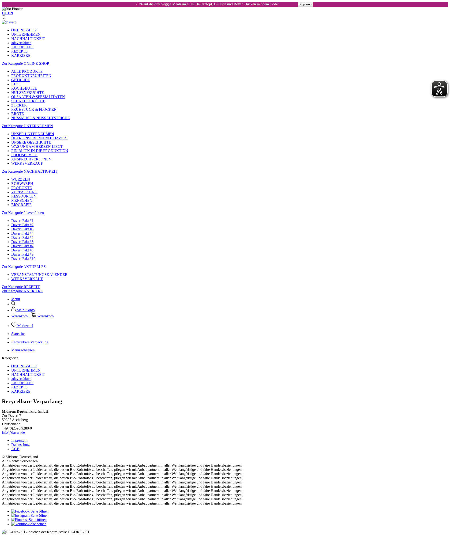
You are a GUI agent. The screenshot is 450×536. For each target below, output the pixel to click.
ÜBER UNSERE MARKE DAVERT (39, 138)
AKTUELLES (22, 383)
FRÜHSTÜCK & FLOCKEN (34, 109)
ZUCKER (19, 105)
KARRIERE (20, 391)
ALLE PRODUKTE (27, 71)
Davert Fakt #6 (22, 242)
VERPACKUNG (24, 192)
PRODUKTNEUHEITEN (31, 76)
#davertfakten (21, 379)
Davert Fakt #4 (22, 233)
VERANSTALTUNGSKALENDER (39, 275)
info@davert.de (13, 432)
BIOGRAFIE (21, 205)
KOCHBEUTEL (24, 88)
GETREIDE (20, 80)
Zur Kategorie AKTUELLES (24, 267)
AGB (15, 449)
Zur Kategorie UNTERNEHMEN (27, 126)
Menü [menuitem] (15, 299)
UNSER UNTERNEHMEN (32, 134)
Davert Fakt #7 (22, 246)
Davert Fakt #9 (22, 254)
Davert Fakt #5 (22, 237)
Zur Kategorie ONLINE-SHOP (25, 63)
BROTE (17, 114)
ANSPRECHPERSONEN (31, 159)
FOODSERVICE (24, 155)
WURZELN (20, 179)
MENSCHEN (21, 200)
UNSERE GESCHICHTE (31, 142)
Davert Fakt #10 (23, 259)
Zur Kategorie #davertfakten (23, 213)
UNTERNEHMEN (26, 370)
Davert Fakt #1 (22, 221)
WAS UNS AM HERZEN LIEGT (37, 146)
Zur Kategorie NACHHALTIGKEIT (29, 171)
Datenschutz (20, 445)
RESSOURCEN (23, 196)
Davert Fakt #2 (22, 225)
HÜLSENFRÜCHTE (27, 93)
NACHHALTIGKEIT (28, 374)
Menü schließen (23, 350)
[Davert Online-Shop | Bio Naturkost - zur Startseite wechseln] (9, 22)
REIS (15, 84)
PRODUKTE (21, 188)
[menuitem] (229, 30)
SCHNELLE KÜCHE (28, 101)
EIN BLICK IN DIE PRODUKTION (39, 151)
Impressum (19, 440)
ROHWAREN (22, 184)
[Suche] (4, 18)
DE (5, 13)
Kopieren (305, 4)
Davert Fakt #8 (22, 250)
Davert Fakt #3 (22, 229)
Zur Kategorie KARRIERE (22, 291)
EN (10, 13)
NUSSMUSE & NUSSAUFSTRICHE (40, 118)
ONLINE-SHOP (24, 366)
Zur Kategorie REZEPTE (21, 287)
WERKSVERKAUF (27, 163)
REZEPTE (19, 387)
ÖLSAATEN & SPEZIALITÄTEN (38, 97)
